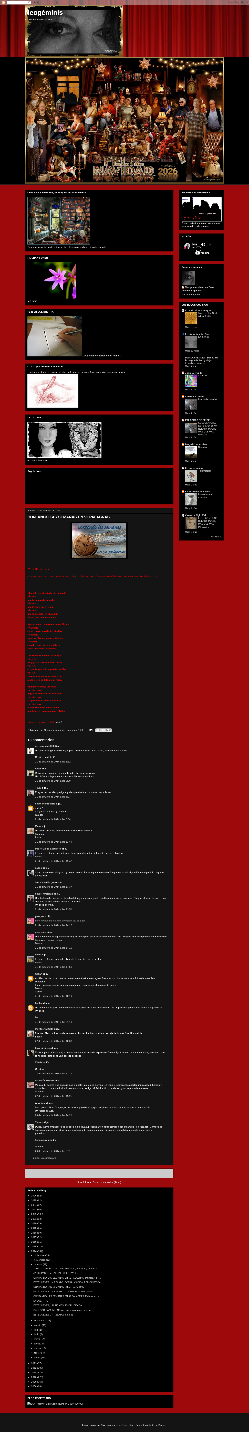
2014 (34, 1251)
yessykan (40, 916)
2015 (34, 1246)
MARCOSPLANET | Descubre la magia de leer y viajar (201, 359)
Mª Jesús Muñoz (44, 1080)
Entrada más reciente (41, 1173)
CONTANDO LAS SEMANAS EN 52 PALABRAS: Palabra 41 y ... (67, 1296)
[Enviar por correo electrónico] (97, 730)
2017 (34, 1237)
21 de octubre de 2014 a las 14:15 (53, 947)
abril (36, 1343)
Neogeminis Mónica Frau (199, 287)
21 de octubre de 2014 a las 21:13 (53, 1022)
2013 (34, 1363)
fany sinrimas (43, 1048)
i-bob (131, 1425)
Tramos (39, 1122)
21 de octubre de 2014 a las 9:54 (53, 819)
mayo (37, 1339)
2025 (34, 1200)
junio (37, 1334)
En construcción (194, 468)
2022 (34, 1214)
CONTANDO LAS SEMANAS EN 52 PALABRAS (58, 1287)
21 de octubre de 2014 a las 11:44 (53, 841)
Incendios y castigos (195, 363)
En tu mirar (203, 337)
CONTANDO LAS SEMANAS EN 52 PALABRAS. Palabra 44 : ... (67, 1277)
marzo (38, 1348)
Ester (38, 768)
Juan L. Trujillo (193, 373)
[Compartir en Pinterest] (110, 730)
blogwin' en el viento (197, 444)
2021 (34, 1218)
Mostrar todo (216, 537)
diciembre (39, 1255)
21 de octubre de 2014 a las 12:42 (53, 861)
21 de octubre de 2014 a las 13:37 (53, 886)
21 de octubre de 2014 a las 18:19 (53, 996)
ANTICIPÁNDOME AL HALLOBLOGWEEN (55, 1273)
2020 (34, 1223)
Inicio (102, 1173)
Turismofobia (204, 471)
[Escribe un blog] (100, 730)
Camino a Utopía (194, 396)
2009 (34, 1381)
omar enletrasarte (45, 803)
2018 (34, 1232)
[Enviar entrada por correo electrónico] (90, 730)
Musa (38, 826)
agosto (38, 1325)
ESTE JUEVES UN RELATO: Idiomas (53, 1314)
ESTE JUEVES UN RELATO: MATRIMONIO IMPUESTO (63, 1291)
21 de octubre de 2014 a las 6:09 (53, 780)
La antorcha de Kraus (197, 491)
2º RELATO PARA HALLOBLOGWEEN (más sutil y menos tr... (66, 1268)
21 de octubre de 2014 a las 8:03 (53, 796)
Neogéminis (44, 12)
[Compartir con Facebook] (106, 730)
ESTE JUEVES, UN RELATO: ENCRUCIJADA (57, 1305)
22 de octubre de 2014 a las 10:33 (53, 1041)
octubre (38, 1264)
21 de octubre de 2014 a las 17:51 (53, 967)
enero (37, 1357)
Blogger (162, 1425)
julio (36, 1329)
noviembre (40, 1259)
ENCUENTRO (40, 1300)
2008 (34, 1386)
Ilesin (38, 954)
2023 (34, 1209)
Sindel (59, 722)
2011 (34, 1372)
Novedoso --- (204, 447)
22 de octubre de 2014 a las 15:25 (53, 1096)
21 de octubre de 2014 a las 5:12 (53, 761)
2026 (34, 1195)
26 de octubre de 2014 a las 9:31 (53, 1151)
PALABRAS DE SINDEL (198, 420)
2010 (34, 1377)
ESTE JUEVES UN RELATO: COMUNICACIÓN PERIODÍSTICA (67, 1282)
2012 (34, 1367)
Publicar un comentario (44, 1158)
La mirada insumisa (207, 399)
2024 (34, 1205)
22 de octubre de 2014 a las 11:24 (53, 1073)
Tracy (38, 787)
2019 (34, 1228)
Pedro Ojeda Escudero (48, 848)
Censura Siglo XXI (195, 515)
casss (38, 867)
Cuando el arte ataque (198, 310)
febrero (38, 1352)
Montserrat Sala (44, 1028)
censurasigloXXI (44, 746)
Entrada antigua (161, 1173)
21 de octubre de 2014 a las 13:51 (53, 909)
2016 (34, 1241)
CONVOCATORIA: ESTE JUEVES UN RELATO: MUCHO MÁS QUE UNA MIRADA (207, 429)
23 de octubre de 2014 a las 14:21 (53, 1115)
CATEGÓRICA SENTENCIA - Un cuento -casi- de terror (62, 1310)
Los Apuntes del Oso (197, 334)
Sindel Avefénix (44, 893)
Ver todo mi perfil (191, 294)
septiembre (40, 1320)
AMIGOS (202, 375)
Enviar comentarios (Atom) (106, 1182)
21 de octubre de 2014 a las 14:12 (53, 925)
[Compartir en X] (103, 730)
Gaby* (38, 973)
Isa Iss (39, 1003)
